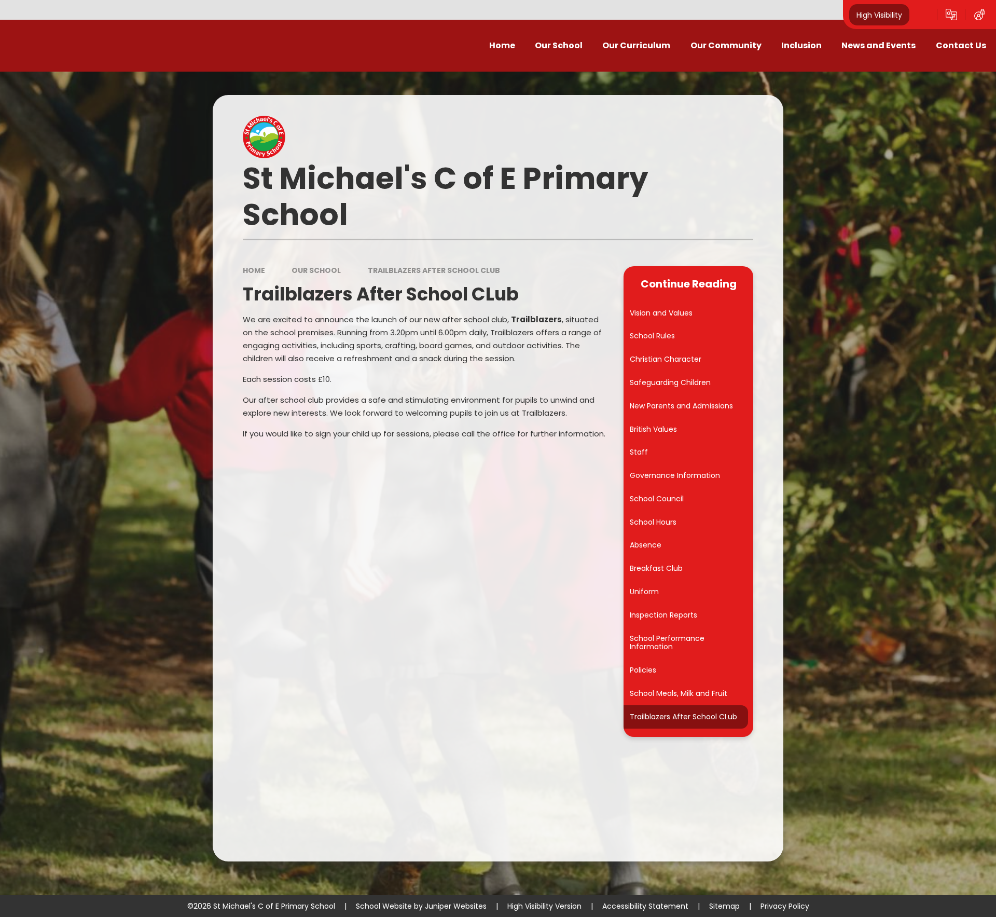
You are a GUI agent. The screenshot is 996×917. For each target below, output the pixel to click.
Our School (316, 270)
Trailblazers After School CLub (434, 270)
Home (254, 270)
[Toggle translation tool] (951, 14)
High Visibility (879, 14)
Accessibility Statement (645, 906)
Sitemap (724, 906)
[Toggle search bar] (923, 14)
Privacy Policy (784, 906)
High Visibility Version (544, 906)
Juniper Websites (456, 906)
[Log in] (979, 14)
